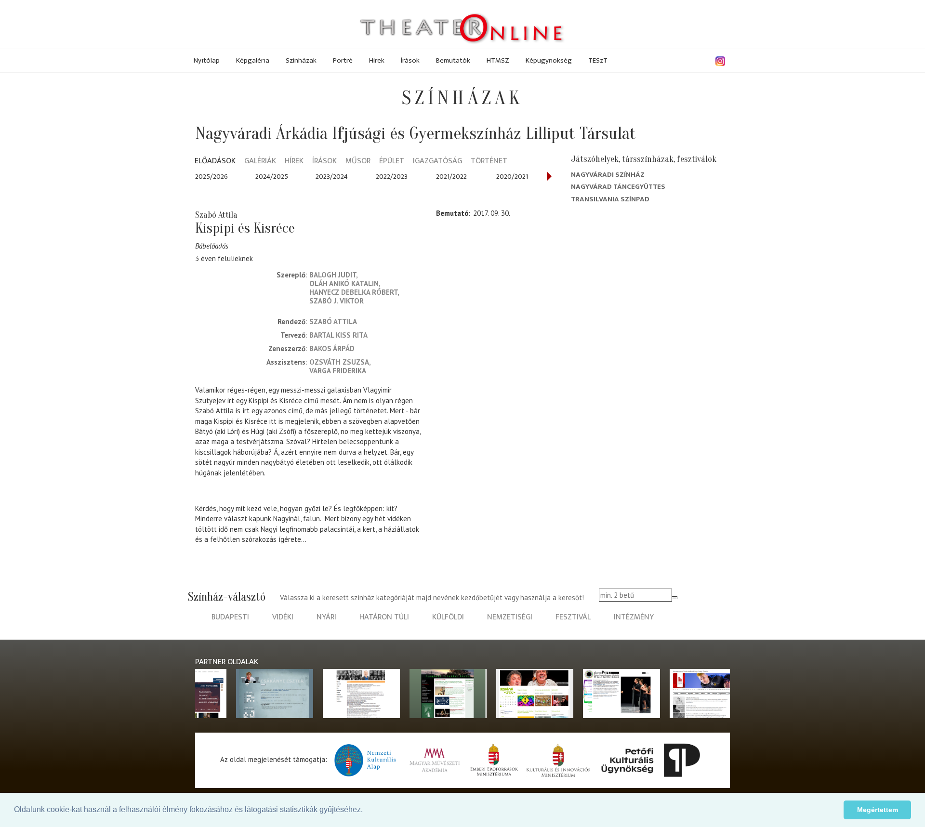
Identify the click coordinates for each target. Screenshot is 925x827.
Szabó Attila (333, 321)
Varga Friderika (337, 370)
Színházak (301, 60)
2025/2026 (211, 177)
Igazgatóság (437, 162)
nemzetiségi (509, 617)
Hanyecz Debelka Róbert (353, 292)
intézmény (634, 617)
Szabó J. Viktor (336, 300)
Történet (489, 162)
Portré (343, 60)
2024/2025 (271, 177)
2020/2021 (512, 177)
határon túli (384, 617)
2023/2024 (332, 177)
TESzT (598, 60)
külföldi (448, 617)
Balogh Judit (332, 274)
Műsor (357, 162)
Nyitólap (207, 60)
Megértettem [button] (877, 810)
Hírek (376, 60)
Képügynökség (549, 60)
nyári (326, 617)
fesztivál (573, 617)
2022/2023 (392, 177)
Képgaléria (252, 60)
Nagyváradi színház (608, 175)
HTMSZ (498, 60)
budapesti (230, 617)
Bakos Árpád (332, 348)
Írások (410, 60)
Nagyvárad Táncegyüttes (618, 187)
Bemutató (452, 213)
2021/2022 (451, 177)
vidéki (282, 617)
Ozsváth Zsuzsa (339, 362)
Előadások (215, 162)
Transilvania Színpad (610, 199)
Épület (391, 162)
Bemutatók (453, 60)
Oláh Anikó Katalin (344, 283)
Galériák (260, 162)
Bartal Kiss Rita (338, 335)
